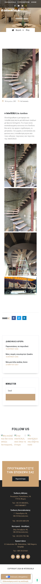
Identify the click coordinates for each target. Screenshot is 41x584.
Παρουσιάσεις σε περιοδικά (17, 346)
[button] (28, 10)
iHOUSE (33, 2)
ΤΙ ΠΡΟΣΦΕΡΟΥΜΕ (23, 2)
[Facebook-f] (15, 6)
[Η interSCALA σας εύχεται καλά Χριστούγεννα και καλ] (34, 440)
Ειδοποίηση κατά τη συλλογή (15, 581)
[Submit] (20, 397)
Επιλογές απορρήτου (18, 577)
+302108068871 (20, 505)
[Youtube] (18, 6)
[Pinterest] (22, 6)
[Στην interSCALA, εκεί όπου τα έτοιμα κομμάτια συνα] (20, 440)
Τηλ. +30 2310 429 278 (20, 521)
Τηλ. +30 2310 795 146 (20, 536)
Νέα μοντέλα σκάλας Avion (16, 362)
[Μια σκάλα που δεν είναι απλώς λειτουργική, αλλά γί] (7, 440)
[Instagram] (26, 6)
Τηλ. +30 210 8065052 (20, 503)
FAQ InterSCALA (10, 2)
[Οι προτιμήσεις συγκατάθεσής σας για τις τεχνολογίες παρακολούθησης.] (37, 580)
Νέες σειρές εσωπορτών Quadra (19, 354)
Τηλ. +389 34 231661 (20, 551)
